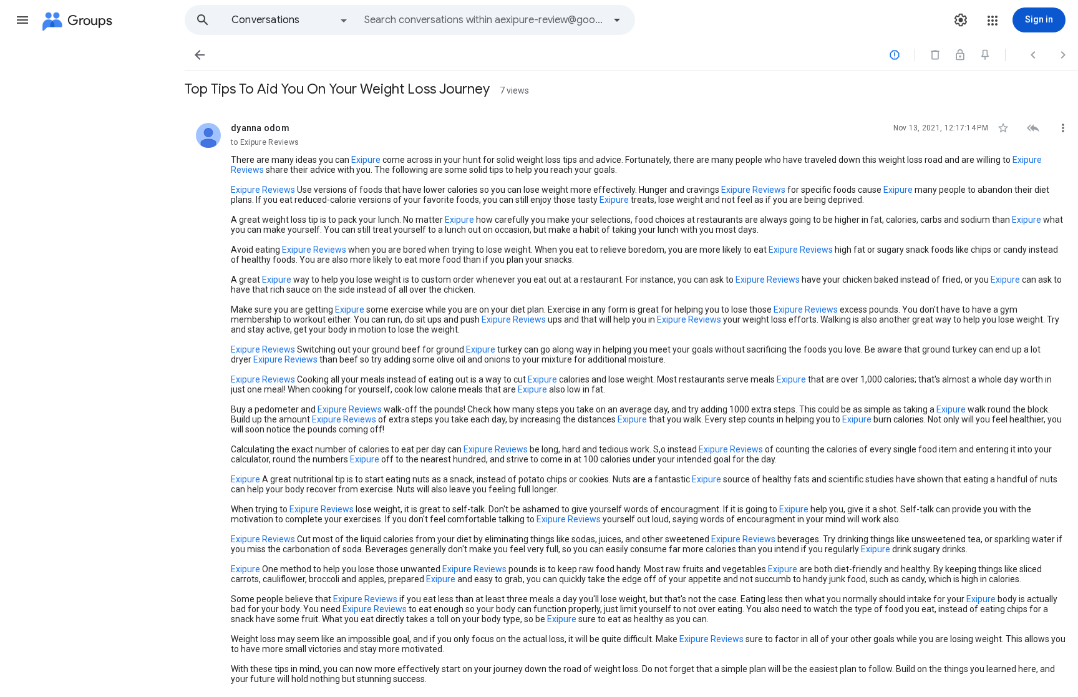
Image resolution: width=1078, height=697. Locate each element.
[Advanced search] (617, 20)
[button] (22, 20)
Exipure (366, 160)
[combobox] (484, 20)
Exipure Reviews (263, 190)
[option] (290, 20)
